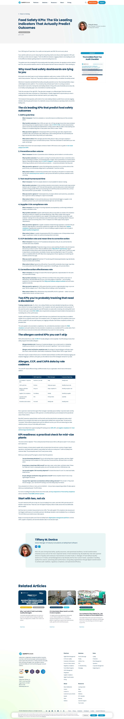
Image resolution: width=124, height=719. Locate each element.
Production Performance (69, 661)
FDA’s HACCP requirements (59, 248)
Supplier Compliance (68, 675)
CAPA (51, 428)
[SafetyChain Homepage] (24, 2)
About (62, 2)
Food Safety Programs (69, 668)
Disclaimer (80, 711)
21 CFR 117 (37, 339)
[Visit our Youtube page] (49, 711)
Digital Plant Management (69, 656)
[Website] (39, 546)
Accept (101, 715)
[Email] (36, 546)
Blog (79, 689)
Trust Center (81, 703)
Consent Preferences (100, 711)
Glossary (80, 698)
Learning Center (81, 687)
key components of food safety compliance (63, 491)
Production (95, 658)
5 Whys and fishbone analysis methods (54, 281)
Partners (65, 700)
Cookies (92, 711)
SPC (55, 428)
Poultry (79, 658)
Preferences (85, 715)
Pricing (69, 2)
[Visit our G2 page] (58, 711)
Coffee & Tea (81, 661)
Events (79, 691)
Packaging (80, 668)
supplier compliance (64, 428)
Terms (69, 711)
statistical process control (36, 173)
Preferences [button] (44, 716)
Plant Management (97, 661)
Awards (65, 696)
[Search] (85, 2)
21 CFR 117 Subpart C (48, 161)
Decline (93, 715)
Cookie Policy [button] (21, 716)
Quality (94, 656)
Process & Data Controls (69, 663)
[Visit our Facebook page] (52, 711)
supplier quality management (30, 230)
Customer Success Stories (69, 693)
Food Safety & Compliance (24, 32)
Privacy (74, 711)
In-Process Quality (68, 658)
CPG (79, 663)
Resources (54, 2)
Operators (95, 663)
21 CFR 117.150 (56, 125)
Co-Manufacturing (82, 665)
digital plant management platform (59, 517)
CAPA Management (68, 670)
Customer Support (82, 700)
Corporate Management (98, 665)
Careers (65, 689)
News (65, 698)
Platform (35, 2)
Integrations (66, 672)
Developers (86, 711)
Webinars (80, 693)
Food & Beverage (82, 656)
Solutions (44, 2)
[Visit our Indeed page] (61, 711)
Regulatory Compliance (69, 665)
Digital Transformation (69, 677)
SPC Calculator (81, 696)
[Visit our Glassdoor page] (64, 711)
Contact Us (66, 691)
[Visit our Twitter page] (55, 711)
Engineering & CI (96, 668)
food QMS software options (36, 493)
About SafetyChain (68, 687)
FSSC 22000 (36, 311)
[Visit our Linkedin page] (46, 711)
